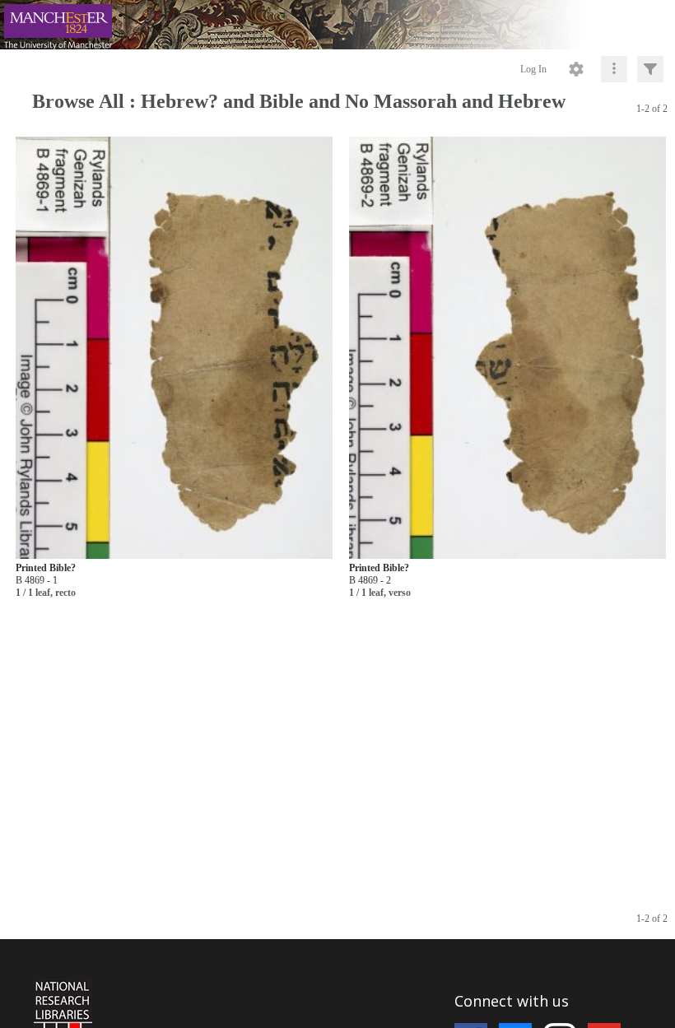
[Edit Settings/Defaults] (576, 69)
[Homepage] (337, 24)
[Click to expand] (650, 69)
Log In (533, 69)
